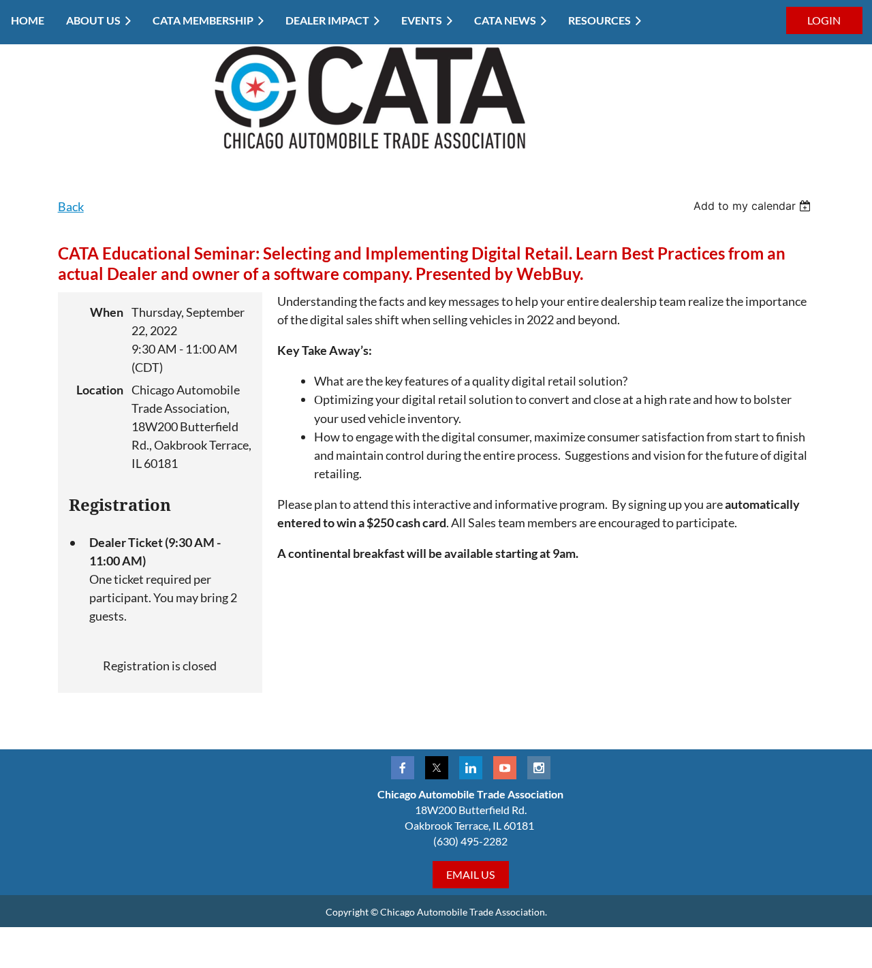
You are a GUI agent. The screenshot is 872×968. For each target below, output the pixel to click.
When (106, 312)
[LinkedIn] (470, 767)
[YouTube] (504, 767)
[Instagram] (538, 767)
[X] (436, 767)
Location (99, 389)
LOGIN (824, 20)
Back (71, 206)
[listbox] (754, 206)
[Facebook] (402, 767)
